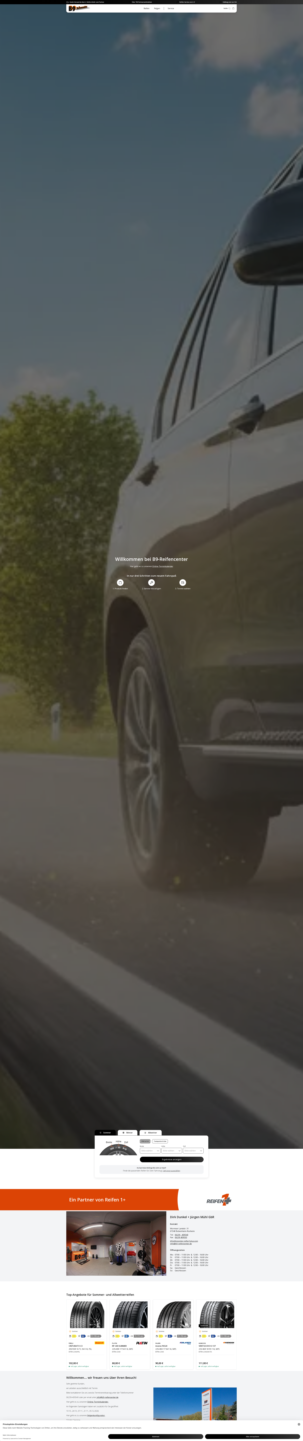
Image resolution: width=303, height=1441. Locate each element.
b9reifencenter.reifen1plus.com (184, 1241)
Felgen (157, 8)
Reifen (146, 8)
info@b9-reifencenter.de (181, 1243)
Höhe (163, 1146)
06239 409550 (181, 1237)
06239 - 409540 (181, 1235)
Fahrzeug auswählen (171, 1170)
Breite (142, 1146)
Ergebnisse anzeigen (172, 1159)
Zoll (184, 1146)
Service (171, 8)
